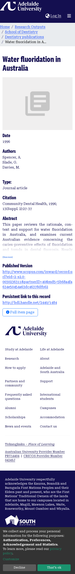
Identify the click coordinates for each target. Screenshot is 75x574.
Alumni (10, 408)
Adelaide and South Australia (52, 370)
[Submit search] (42, 15)
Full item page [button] (21, 312)
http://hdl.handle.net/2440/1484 (29, 303)
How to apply (15, 367)
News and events (18, 426)
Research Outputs (30, 27)
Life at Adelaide (52, 349)
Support (46, 381)
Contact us (48, 426)
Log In (56, 16)
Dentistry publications (24, 37)
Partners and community (15, 383)
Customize (11, 559)
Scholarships (15, 417)
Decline (19, 567)
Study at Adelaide (19, 349)
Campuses (48, 408)
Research (12, 358)
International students (50, 396)
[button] (47, 15)
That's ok (54, 567)
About (44, 358)
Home (5, 27)
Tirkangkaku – (30, 444)
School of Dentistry (21, 32)
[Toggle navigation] (69, 16)
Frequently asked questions (18, 396)
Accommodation (52, 417)
